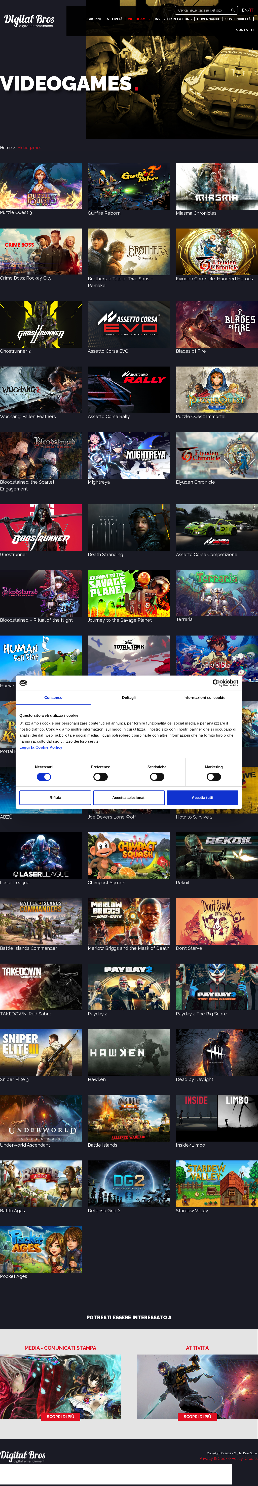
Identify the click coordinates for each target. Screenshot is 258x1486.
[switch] (100, 777)
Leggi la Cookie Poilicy (40, 747)
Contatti (245, 30)
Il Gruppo (92, 19)
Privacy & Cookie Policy (221, 1458)
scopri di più (60, 1416)
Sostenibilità (238, 19)
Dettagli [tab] (129, 697)
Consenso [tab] (53, 697)
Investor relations (173, 19)
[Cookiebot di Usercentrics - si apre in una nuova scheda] (216, 683)
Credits (251, 1458)
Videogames (139, 19)
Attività (115, 19)
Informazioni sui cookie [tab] (204, 697)
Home (6, 147)
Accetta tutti (202, 797)
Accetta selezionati (128, 797)
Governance (208, 19)
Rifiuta (55, 797)
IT (252, 10)
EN (244, 10)
